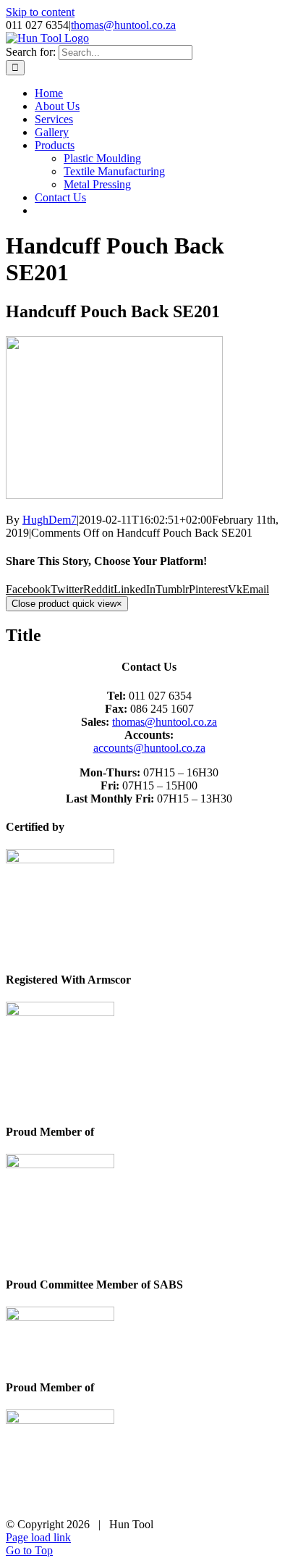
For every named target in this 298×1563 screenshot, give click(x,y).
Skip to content (40, 12)
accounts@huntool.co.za (149, 748)
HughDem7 (49, 520)
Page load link (38, 1537)
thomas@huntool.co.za (123, 25)
